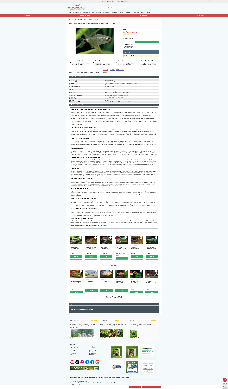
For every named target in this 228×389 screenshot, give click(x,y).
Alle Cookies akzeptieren (155, 386)
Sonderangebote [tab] (113, 265)
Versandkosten (73, 353)
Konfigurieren (145, 386)
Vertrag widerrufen (126, 377)
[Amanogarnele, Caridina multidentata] (91, 274)
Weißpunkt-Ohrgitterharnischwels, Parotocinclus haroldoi (136, 248)
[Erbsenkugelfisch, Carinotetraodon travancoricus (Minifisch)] (136, 274)
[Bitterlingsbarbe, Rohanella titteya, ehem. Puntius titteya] (121, 274)
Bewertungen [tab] (112, 69)
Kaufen (76, 256)
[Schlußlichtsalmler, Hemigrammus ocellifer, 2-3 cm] (94, 41)
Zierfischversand (92, 347)
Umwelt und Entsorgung (114, 377)
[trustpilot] (148, 350)
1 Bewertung (125, 36)
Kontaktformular (92, 353)
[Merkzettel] (149, 7)
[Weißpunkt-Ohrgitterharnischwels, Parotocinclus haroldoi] (137, 240)
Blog (71, 356)
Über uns (72, 351)
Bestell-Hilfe (72, 348)
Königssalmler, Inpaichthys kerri (75, 248)
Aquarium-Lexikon (74, 346)
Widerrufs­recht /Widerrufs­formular (89, 377)
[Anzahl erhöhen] (133, 42)
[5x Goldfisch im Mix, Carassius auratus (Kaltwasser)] (76, 274)
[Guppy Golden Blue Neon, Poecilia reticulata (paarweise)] (152, 240)
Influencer (91, 354)
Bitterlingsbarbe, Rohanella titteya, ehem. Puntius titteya (121, 282)
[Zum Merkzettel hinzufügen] (80, 237)
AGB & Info (100, 377)
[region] (95, 41)
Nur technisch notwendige (135, 386)
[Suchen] (127, 7)
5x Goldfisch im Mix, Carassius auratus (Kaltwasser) (76, 282)
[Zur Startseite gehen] (77, 7)
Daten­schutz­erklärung (75, 377)
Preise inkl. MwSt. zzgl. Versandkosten (130, 32)
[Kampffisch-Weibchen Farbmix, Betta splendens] (122, 240)
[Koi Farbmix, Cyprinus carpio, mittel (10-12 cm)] (106, 240)
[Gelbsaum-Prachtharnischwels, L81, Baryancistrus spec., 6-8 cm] (151, 274)
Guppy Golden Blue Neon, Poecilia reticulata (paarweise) (152, 248)
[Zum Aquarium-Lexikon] (116, 351)
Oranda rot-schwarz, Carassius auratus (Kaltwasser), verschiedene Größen (91, 248)
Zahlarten (72, 354)
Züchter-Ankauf (92, 350)
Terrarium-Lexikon (74, 347)
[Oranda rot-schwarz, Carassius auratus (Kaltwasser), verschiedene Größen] (91, 240)
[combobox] (115, 7)
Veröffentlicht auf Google (76, 337)
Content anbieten (93, 351)
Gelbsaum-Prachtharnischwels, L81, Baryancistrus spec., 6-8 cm (151, 282)
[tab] (105, 69)
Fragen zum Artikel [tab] (120, 69)
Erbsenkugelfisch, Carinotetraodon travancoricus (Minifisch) (135, 282)
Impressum (106, 377)
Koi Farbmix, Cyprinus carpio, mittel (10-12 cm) (105, 248)
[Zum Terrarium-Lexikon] (132, 351)
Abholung (91, 356)
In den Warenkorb (147, 41)
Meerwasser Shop (93, 348)
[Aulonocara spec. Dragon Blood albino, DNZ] (106, 274)
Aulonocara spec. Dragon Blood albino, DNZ (106, 282)
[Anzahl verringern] (124, 42)
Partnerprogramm (93, 346)
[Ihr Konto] (152, 7)
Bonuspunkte (73, 350)
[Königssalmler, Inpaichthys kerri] (76, 240)
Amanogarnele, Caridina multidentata (91, 282)
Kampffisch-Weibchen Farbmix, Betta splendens (121, 248)
